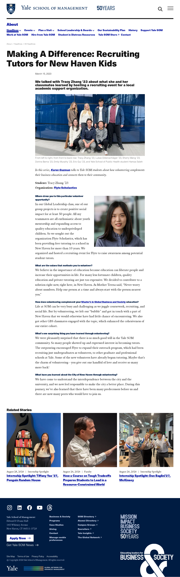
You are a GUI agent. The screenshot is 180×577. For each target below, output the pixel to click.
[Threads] (50, 509)
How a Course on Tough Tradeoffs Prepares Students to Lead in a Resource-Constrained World (87, 480)
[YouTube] (40, 509)
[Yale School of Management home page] (47, 9)
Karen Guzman (60, 170)
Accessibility (52, 556)
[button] (14, 29)
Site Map (11, 556)
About (12, 24)
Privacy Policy (38, 556)
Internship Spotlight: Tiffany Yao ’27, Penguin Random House (32, 477)
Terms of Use (23, 556)
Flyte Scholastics (65, 188)
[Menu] (170, 8)
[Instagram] (10, 509)
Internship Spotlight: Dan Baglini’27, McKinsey (144, 477)
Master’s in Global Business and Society (103, 301)
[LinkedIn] (19, 509)
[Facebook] (29, 509)
